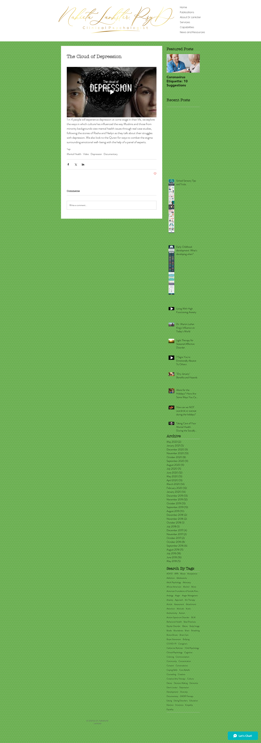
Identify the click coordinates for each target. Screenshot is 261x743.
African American (174, 586)
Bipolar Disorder (173, 626)
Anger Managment (190, 595)
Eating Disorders (181, 700)
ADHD (170, 573)
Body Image (195, 626)
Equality (170, 709)
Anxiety (170, 600)
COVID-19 (171, 643)
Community (172, 661)
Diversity (184, 692)
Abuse (182, 573)
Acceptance (192, 573)
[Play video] (111, 92)
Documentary (111, 154)
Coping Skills (172, 670)
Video (86, 154)
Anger (177, 595)
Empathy (189, 705)
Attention (171, 608)
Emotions (179, 705)
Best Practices (190, 622)
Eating (169, 700)
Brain (187, 630)
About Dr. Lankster (190, 17)
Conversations (182, 665)
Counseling (171, 674)
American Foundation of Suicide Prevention (183, 591)
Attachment (191, 604)
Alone (193, 586)
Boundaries (178, 630)
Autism (182, 613)
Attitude (180, 608)
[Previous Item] (171, 63)
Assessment (179, 604)
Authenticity (172, 613)
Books (169, 630)
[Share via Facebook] (68, 164)
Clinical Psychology (174, 652)
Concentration (185, 661)
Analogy (170, 595)
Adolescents (182, 578)
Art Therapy (190, 600)
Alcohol (186, 586)
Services (185, 22)
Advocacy (187, 582)
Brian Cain (184, 635)
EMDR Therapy (186, 696)
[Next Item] (195, 63)
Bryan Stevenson (174, 639)
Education (193, 700)
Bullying (186, 639)
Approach (179, 600)
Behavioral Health (174, 622)
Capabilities (187, 27)
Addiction (171, 578)
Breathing (195, 630)
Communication (182, 657)
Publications (187, 12)
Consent (170, 665)
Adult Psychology (174, 582)
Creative (181, 674)
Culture (190, 678)
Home (183, 7)
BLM (193, 617)
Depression (96, 154)
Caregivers (182, 643)
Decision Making (181, 683)
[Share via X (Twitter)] (75, 164)
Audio (188, 608)
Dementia (193, 683)
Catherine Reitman (175, 648)
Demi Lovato (172, 687)
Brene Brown (172, 635)
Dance (169, 683)
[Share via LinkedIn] (83, 164)
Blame (185, 626)
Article (169, 604)
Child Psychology (192, 648)
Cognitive (188, 652)
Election (170, 705)
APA (176, 573)
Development (172, 692)
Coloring (170, 657)
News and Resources (192, 32)
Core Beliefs (184, 670)
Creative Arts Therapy (176, 678)
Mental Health (74, 154)
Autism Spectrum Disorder (178, 617)
